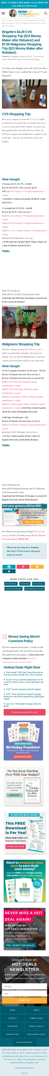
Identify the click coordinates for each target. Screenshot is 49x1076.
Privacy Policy (36, 1026)
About (37, 1010)
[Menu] (3, 13)
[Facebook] (9, 567)
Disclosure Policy (36, 1034)
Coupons (25, 584)
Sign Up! (24, 1000)
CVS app (33, 119)
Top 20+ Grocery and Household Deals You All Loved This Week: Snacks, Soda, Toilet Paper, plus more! (24, 681)
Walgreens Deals (34, 589)
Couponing (10, 584)
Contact (12, 1018)
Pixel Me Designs (27, 1067)
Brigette (17, 71)
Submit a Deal (36, 1018)
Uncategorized (13, 589)
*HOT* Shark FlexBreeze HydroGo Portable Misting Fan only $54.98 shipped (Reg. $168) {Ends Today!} (24, 696)
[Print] (9, 571)
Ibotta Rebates (32, 432)
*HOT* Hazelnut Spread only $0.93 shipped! (23, 689)
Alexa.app (28, 238)
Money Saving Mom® (29, 13)
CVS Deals (38, 584)
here (37, 59)
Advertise (12, 1026)
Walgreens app (34, 349)
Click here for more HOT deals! (24, 712)
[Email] (37, 567)
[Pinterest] (23, 567)
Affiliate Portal (24, 1042)
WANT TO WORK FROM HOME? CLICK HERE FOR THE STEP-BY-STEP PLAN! (24, 4)
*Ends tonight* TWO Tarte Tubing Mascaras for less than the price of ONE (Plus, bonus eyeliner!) (23, 673)
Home (12, 1010)
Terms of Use (12, 1034)
